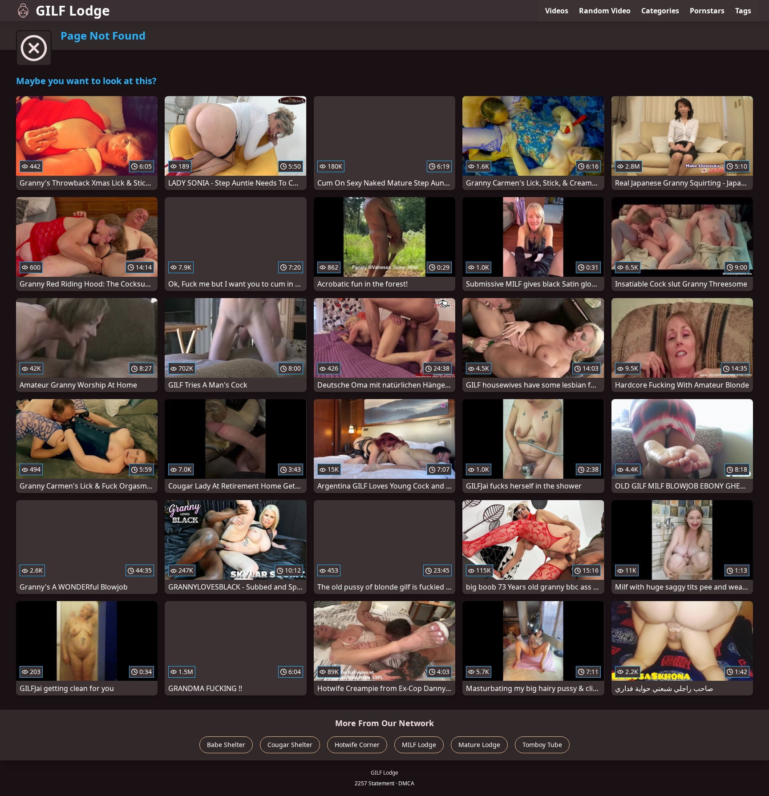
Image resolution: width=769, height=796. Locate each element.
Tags (743, 11)
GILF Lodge (73, 10)
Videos (556, 11)
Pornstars (707, 11)
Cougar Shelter (289, 744)
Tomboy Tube (542, 744)
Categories (660, 11)
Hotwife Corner (357, 744)
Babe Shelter (226, 744)
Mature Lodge (479, 744)
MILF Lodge (419, 744)
